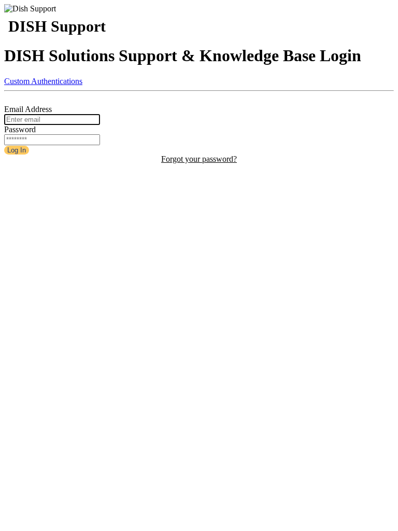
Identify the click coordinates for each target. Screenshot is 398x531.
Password (20, 129)
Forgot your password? (199, 159)
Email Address (28, 109)
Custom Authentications (43, 81)
